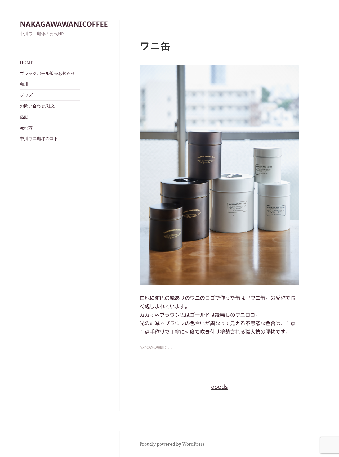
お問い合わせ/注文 (37, 106)
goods (219, 386)
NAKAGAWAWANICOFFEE (64, 24)
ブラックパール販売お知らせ (47, 73)
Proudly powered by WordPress (172, 444)
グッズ (26, 95)
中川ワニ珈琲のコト (39, 138)
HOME (26, 62)
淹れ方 (26, 127)
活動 (24, 117)
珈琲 (24, 84)
